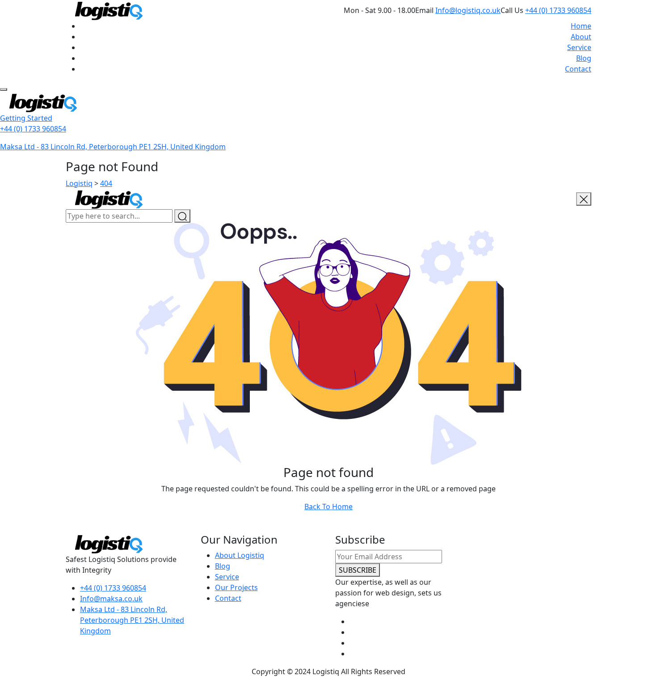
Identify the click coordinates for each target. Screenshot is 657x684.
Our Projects (236, 587)
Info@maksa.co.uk (111, 599)
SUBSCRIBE (357, 570)
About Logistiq (239, 555)
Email (424, 10)
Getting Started (26, 118)
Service (579, 47)
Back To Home (328, 506)
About (581, 37)
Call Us (512, 10)
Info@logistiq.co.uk (468, 10)
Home (581, 26)
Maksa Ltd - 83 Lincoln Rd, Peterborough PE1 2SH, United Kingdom (113, 147)
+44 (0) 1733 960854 (558, 10)
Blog (583, 58)
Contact (578, 69)
